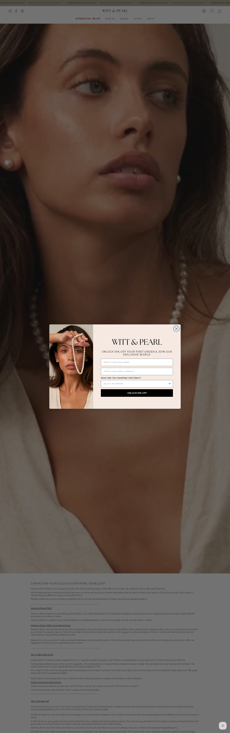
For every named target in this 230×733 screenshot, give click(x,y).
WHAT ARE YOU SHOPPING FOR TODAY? (121, 378)
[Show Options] (169, 383)
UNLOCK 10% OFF (137, 393)
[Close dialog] (176, 329)
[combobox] (136, 383)
